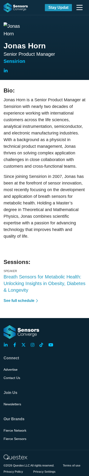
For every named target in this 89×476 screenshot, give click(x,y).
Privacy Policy (13, 471)
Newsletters (12, 404)
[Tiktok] (42, 344)
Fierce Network (15, 430)
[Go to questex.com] (15, 456)
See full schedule (19, 301)
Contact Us (12, 378)
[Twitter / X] (24, 344)
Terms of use (71, 465)
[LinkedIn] (7, 344)
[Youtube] (51, 344)
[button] (79, 8)
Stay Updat (58, 7)
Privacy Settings (44, 471)
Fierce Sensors (15, 439)
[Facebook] (16, 344)
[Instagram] (33, 344)
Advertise (11, 369)
